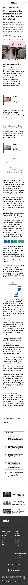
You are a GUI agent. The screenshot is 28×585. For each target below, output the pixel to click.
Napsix (16, 542)
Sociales (4, 544)
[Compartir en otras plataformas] (7, 42)
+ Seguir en (6, 39)
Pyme (19, 418)
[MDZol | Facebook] (8, 565)
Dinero (5, 7)
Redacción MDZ (7, 35)
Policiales (4, 535)
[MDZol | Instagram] (12, 565)
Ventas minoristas (9, 418)
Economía (4, 533)
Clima (16, 531)
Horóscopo (17, 533)
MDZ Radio (17, 535)
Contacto (17, 551)
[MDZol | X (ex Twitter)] (20, 565)
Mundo (3, 538)
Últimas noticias (6, 531)
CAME (17, 85)
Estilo (3, 540)
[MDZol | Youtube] (16, 565)
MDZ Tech (17, 540)
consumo (6, 422)
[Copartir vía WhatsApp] (4, 42)
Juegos (17, 538)
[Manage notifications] (24, 578)
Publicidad (17, 548)
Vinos (3, 542)
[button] (26, 2)
